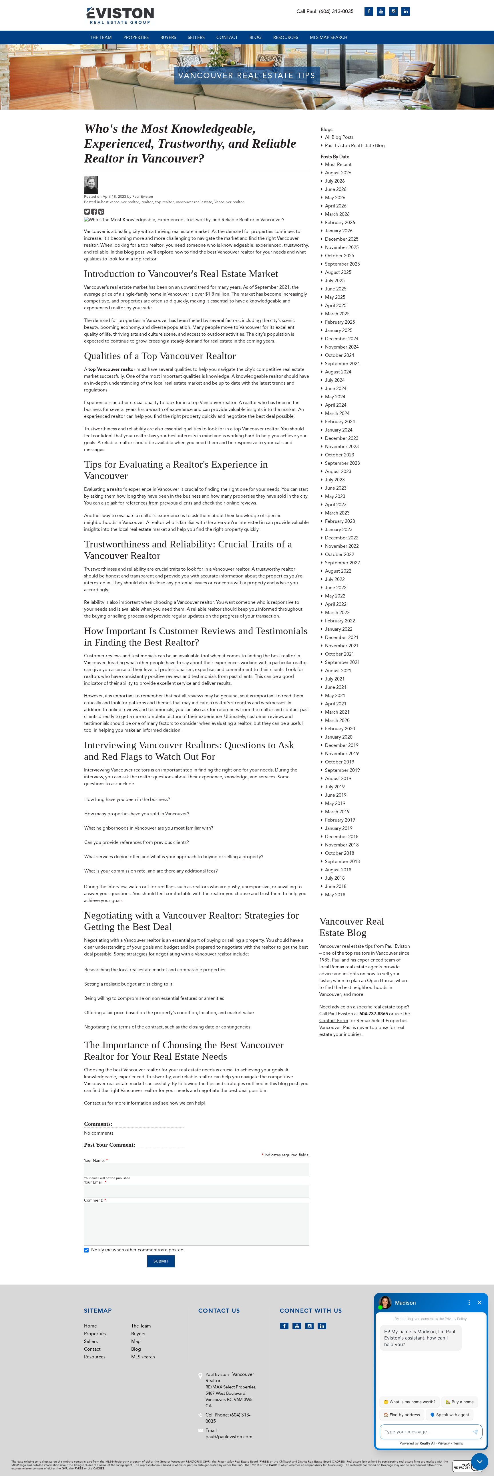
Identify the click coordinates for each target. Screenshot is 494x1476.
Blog (256, 37)
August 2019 (338, 778)
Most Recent (338, 164)
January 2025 (338, 330)
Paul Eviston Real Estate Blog (355, 145)
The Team (101, 37)
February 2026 (340, 222)
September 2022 (342, 562)
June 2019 (335, 795)
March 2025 (337, 313)
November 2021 (342, 645)
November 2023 (342, 446)
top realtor (164, 202)
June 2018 (335, 886)
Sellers (196, 37)
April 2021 (335, 704)
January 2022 (338, 629)
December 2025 (341, 239)
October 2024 (339, 355)
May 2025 (335, 297)
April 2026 (335, 206)
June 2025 (335, 289)
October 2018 (339, 853)
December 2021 (341, 637)
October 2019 (339, 762)
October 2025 (339, 255)
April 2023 (335, 504)
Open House (380, 980)
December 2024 (341, 338)
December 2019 (341, 745)
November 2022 (342, 546)
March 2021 (337, 712)
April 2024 (335, 405)
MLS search (143, 1357)
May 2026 (335, 197)
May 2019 (335, 803)
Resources (285, 37)
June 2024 (335, 388)
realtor (147, 202)
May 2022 (335, 596)
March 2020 (337, 720)
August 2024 (338, 372)
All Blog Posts (339, 137)
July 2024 (335, 380)
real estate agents (363, 967)
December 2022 (341, 538)
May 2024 (335, 396)
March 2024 (337, 413)
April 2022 (335, 604)
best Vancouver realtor (230, 252)
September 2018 (342, 861)
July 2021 (335, 679)
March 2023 (337, 513)
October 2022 (339, 554)
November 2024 (342, 347)
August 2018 (338, 869)
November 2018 (342, 845)
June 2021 (335, 687)
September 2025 (342, 264)
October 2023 (339, 455)
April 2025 (335, 305)
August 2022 (338, 571)
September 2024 (342, 363)
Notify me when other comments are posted (137, 1250)
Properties (136, 37)
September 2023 (342, 463)
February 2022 (340, 621)
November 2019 (342, 753)
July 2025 (335, 280)
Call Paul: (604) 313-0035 (325, 11)
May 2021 (335, 695)
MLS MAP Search (328, 37)
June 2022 (335, 587)
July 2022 (335, 579)
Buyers (168, 37)
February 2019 (340, 820)
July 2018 (335, 878)
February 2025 (340, 322)
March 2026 (337, 214)
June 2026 (335, 189)
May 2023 (335, 496)
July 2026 (335, 181)
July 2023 (335, 479)
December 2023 (341, 438)
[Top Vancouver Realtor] (120, 15)
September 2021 (342, 662)
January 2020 (338, 737)
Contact (227, 37)
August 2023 (338, 471)
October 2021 (339, 654)
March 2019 (337, 811)
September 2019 (342, 770)
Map (136, 1341)
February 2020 (340, 728)
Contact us (95, 1103)
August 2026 (338, 172)
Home (90, 1326)
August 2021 (338, 670)
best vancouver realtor (120, 202)
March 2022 (337, 612)
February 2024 (340, 421)
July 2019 (335, 787)
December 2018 (341, 836)
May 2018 (335, 894)
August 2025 (338, 272)
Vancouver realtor (229, 202)
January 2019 (338, 828)
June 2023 (335, 488)
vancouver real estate (194, 202)
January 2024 (338, 430)
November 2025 (342, 247)
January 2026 (338, 231)
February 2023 (340, 521)
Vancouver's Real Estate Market (213, 273)
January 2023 (338, 529)
